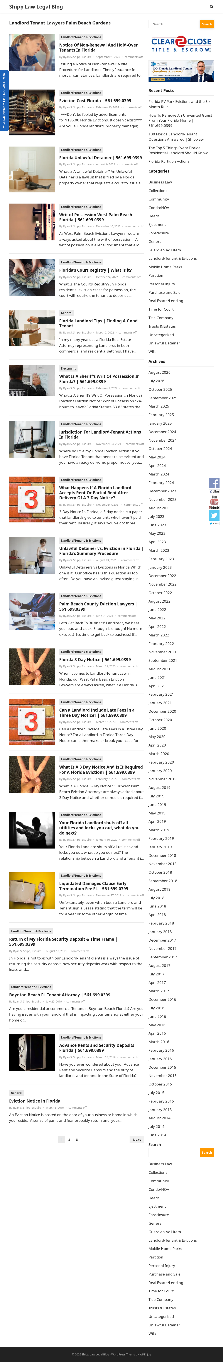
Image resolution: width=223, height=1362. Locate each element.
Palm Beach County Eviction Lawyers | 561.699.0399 (98, 606)
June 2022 (157, 609)
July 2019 (156, 796)
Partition (156, 275)
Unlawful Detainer (164, 343)
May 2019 (157, 813)
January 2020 (160, 770)
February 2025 (161, 414)
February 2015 (161, 1101)
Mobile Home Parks (165, 266)
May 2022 (157, 618)
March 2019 (159, 829)
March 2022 (159, 635)
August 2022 (160, 601)
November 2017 (163, 948)
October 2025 (160, 389)
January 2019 (160, 846)
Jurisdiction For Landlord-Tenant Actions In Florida (100, 434)
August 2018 (160, 889)
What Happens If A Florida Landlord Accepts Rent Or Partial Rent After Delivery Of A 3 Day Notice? (95, 493)
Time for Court (161, 309)
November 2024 (163, 440)
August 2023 (160, 507)
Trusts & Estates (162, 326)
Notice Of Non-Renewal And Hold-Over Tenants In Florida (98, 47)
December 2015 (162, 1067)
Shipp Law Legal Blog (36, 6)
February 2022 (161, 643)
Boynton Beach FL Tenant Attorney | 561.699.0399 (59, 994)
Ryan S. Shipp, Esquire (77, 57)
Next (137, 1139)
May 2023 (157, 533)
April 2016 (157, 1033)
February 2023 (161, 558)
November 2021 (163, 651)
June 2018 (157, 906)
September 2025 (163, 397)
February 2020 (161, 762)
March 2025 (159, 406)
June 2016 (157, 1016)
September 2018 (163, 880)
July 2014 (156, 1126)
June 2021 (157, 677)
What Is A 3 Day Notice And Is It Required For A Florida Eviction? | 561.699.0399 (101, 769)
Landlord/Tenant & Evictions (81, 37)
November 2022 (163, 584)
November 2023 (163, 499)
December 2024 (162, 431)
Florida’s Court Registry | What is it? (95, 270)
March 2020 (159, 753)
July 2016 (156, 1007)
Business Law (160, 182)
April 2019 (157, 821)
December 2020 (162, 711)
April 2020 (157, 745)
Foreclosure (159, 232)
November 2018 (163, 863)
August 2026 (160, 372)
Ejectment (68, 368)
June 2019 (157, 804)
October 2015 (160, 1084)
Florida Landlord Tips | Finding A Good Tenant (98, 323)
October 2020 (160, 719)
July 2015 (156, 1092)
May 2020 (157, 736)
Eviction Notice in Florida (34, 1101)
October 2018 (160, 872)
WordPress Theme (123, 1354)
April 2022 (157, 626)
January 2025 (160, 423)
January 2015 (160, 1109)
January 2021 (160, 702)
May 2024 (157, 457)
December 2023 (162, 490)
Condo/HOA (159, 207)
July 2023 (156, 516)
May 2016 (157, 1024)
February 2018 (161, 923)
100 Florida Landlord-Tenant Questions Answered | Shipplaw (176, 136)
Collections (158, 190)
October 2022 (160, 592)
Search (155, 1144)
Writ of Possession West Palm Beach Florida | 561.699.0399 (95, 217)
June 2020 (157, 728)
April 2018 (157, 914)
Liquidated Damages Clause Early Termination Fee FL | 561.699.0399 (93, 886)
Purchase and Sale (165, 292)
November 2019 (163, 778)
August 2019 (160, 787)
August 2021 (160, 668)
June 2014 (157, 1134)
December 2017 (162, 940)
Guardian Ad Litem (165, 249)
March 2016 (159, 1041)
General (66, 313)
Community (159, 199)
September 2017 (163, 956)
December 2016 (162, 999)
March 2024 (159, 474)
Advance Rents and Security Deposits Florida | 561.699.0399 (96, 1047)
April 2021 (157, 685)
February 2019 (161, 838)
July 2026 (156, 380)
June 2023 (157, 524)
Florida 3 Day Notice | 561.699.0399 (95, 659)
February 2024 (161, 482)
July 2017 (156, 974)
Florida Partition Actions (169, 161)
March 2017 (159, 990)
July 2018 (156, 897)
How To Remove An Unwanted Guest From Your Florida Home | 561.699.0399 (180, 120)
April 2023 (157, 541)
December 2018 (162, 855)
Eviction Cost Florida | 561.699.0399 (95, 100)
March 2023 (159, 550)
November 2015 (163, 1075)
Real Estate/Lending (166, 300)
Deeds (154, 215)
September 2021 (163, 660)
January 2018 (160, 931)
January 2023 (160, 567)
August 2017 (160, 965)
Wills (152, 351)
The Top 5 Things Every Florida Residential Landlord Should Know (178, 150)
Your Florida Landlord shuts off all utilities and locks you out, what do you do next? (99, 828)
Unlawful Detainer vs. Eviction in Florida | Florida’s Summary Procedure (101, 551)
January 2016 (160, 1058)
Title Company (161, 317)
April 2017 (157, 982)
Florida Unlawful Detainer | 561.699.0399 (100, 157)
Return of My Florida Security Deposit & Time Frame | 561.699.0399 (63, 941)
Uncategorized (161, 334)
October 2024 (160, 448)
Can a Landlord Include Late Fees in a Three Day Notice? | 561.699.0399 (97, 712)
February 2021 (161, 694)
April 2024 (157, 465)
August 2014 (160, 1117)
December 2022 (162, 575)
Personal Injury (162, 283)
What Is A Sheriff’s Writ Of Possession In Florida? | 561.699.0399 (99, 378)
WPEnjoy (145, 1354)
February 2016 (161, 1050)
